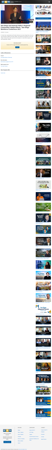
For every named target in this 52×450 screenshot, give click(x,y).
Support (30, 434)
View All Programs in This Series (43, 18)
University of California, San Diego (34, 439)
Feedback (42, 431)
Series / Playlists (20, 434)
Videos (19, 430)
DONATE (17, 47)
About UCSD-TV (32, 430)
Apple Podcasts (43, 439)
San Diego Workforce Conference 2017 (43, 15)
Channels (19, 436)
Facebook (42, 434)
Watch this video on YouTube (26, 22)
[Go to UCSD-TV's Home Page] (12, 2)
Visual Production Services (33, 436)
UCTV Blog (31, 432)
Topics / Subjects (20, 432)
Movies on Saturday (21, 438)
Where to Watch (20, 440)
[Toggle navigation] (49, 2)
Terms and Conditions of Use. (23, 449)
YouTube (42, 436)
